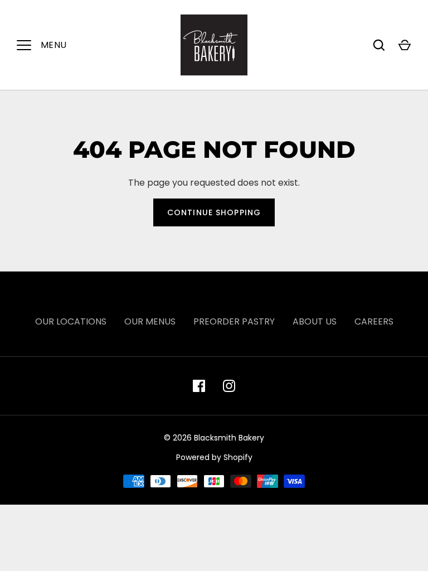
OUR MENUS (150, 321)
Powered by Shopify (214, 457)
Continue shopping (214, 212)
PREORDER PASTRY (234, 321)
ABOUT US (315, 321)
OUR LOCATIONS (70, 321)
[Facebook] (199, 386)
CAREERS (373, 321)
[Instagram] (229, 386)
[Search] (379, 45)
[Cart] (404, 45)
